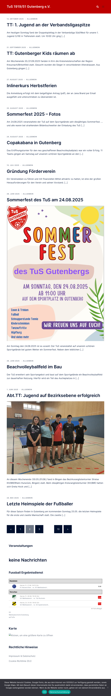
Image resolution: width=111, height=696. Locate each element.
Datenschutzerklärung (59, 692)
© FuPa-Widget (96, 609)
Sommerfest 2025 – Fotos (34, 114)
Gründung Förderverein (31, 171)
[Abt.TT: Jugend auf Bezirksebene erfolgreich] (55, 437)
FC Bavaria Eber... (26, 587)
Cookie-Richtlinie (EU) (20, 661)
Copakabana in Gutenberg (34, 142)
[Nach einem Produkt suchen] (98, 7)
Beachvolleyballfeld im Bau (34, 366)
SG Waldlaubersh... (41, 587)
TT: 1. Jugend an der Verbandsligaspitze (48, 24)
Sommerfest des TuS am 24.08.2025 (45, 199)
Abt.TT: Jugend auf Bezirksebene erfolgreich (53, 395)
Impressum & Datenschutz (22, 656)
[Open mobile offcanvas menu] (103, 7)
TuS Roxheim (40, 598)
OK (44, 692)
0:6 (99, 586)
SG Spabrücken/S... (42, 605)
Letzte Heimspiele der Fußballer (40, 503)
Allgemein (32, 19)
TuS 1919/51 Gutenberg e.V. (28, 7)
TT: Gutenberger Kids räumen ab (41, 53)
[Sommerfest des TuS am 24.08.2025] (55, 273)
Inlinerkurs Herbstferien (32, 85)
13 (58, 529)
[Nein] (107, 687)
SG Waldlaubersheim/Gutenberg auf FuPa (19, 614)
